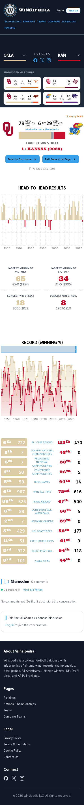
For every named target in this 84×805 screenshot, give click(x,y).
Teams (8, 710)
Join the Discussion (20, 159)
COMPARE (53, 21)
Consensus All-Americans (42, 511)
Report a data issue (43, 168)
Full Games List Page (58, 159)
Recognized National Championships (42, 462)
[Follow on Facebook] (35, 60)
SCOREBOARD (12, 21)
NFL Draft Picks (42, 531)
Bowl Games (42, 481)
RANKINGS (29, 21)
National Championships (20, 704)
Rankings (10, 698)
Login (60, 10)
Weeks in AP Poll (42, 551)
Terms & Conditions (17, 744)
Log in (10, 625)
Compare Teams (15, 716)
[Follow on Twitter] (42, 60)
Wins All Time (42, 491)
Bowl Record (42, 501)
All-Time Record (42, 442)
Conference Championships (42, 471)
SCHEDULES (68, 21)
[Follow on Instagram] (49, 60)
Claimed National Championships (42, 452)
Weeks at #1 (42, 560)
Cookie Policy (12, 750)
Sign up (73, 10)
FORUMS (9, 27)
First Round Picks (42, 541)
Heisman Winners (42, 521)
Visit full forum (33, 590)
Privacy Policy (12, 738)
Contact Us (11, 757)
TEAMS (41, 21)
